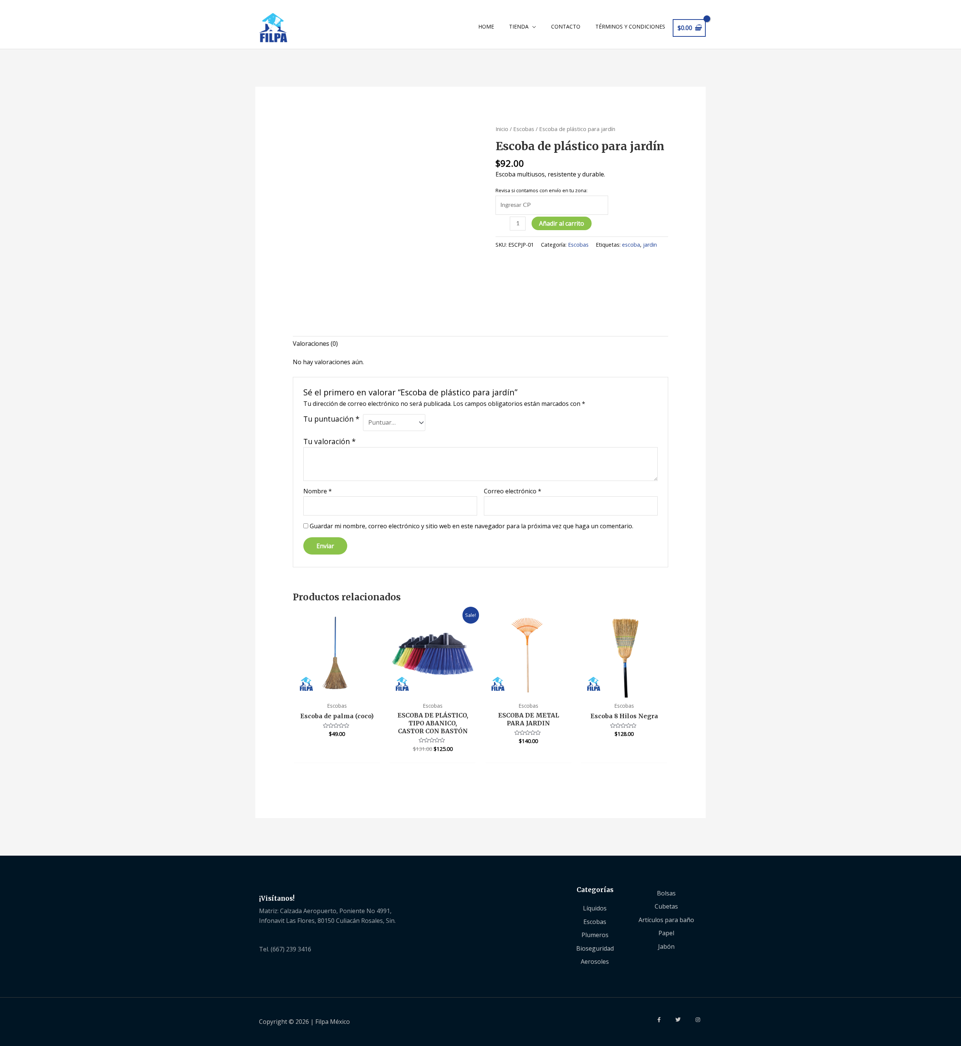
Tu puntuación (331, 419)
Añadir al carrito (561, 223)
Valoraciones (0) (315, 343)
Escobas (523, 129)
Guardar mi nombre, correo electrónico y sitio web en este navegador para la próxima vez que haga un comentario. (471, 526)
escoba (631, 244)
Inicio (502, 129)
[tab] (315, 344)
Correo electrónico (512, 491)
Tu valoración (329, 441)
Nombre (317, 491)
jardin (650, 244)
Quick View (337, 690)
